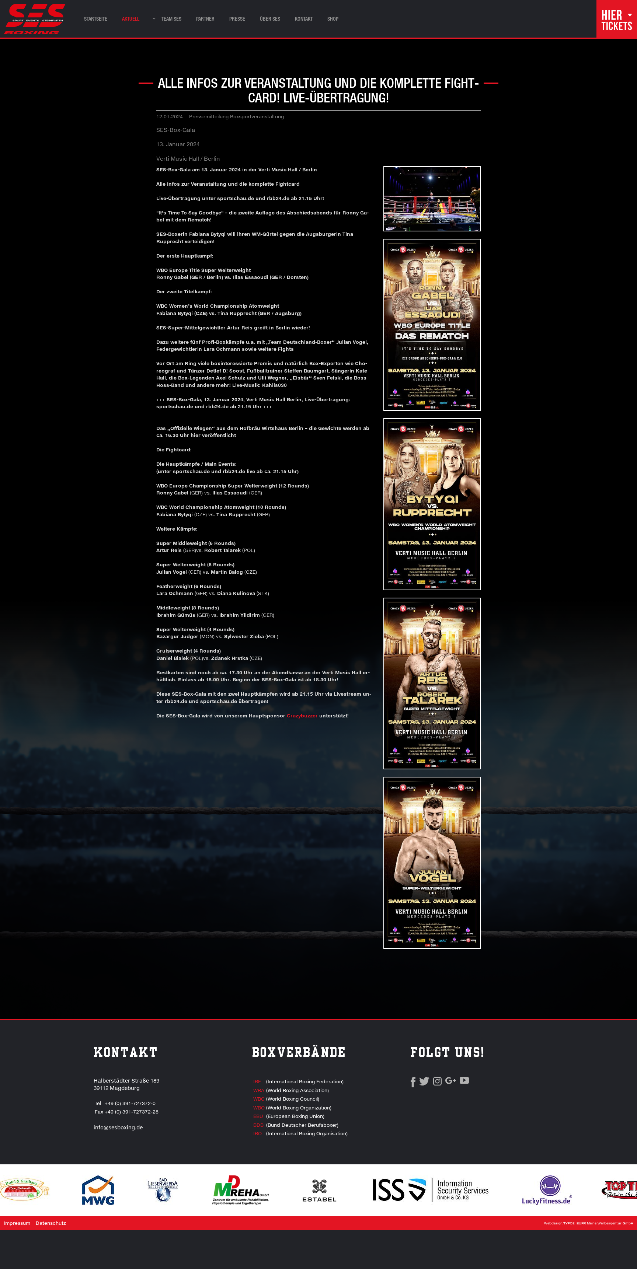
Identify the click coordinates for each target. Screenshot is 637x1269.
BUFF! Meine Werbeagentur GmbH (605, 1223)
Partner (205, 18)
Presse (237, 18)
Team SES (171, 18)
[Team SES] (152, 17)
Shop (332, 18)
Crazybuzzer (303, 716)
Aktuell (130, 18)
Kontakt (304, 18)
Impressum (17, 1223)
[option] (163, 1190)
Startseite (95, 18)
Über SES (270, 18)
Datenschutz (51, 1223)
